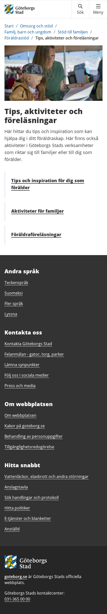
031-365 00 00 (17, 599)
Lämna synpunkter (22, 364)
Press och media (20, 385)
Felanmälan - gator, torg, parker (34, 354)
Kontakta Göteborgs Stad (28, 343)
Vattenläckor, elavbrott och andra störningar (46, 476)
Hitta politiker (17, 508)
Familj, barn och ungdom (27, 32)
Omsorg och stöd (36, 26)
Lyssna (10, 314)
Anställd (12, 529)
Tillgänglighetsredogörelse (29, 447)
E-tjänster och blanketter (27, 518)
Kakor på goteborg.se (24, 426)
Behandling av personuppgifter (33, 436)
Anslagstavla (16, 487)
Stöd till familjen (73, 32)
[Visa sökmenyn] (80, 9)
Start (9, 26)
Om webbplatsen (20, 415)
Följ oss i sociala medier (26, 375)
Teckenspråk (16, 282)
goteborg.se (15, 576)
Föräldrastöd (16, 38)
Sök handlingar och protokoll (31, 497)
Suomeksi (13, 293)
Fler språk (13, 303)
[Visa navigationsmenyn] (98, 9)
